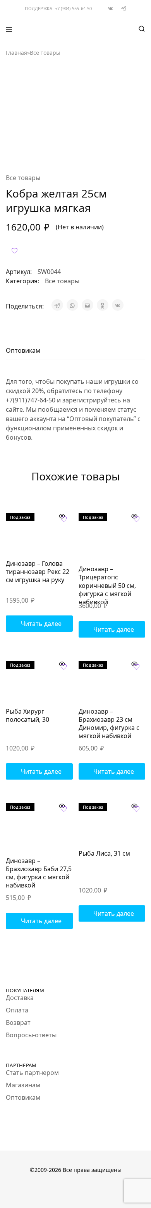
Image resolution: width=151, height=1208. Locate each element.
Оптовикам (23, 1097)
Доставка (20, 997)
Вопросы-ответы (31, 1035)
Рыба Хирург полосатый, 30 (27, 715)
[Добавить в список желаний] (14, 250)
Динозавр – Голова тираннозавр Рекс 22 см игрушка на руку (37, 571)
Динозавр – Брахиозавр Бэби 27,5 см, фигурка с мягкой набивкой (39, 873)
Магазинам (23, 1085)
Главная (16, 52)
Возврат (18, 1022)
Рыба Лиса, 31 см (104, 853)
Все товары (45, 52)
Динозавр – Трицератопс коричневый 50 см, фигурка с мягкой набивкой (107, 585)
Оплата (17, 1010)
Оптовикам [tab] (23, 350)
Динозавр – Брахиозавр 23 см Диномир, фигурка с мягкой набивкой (109, 723)
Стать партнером (32, 1072)
